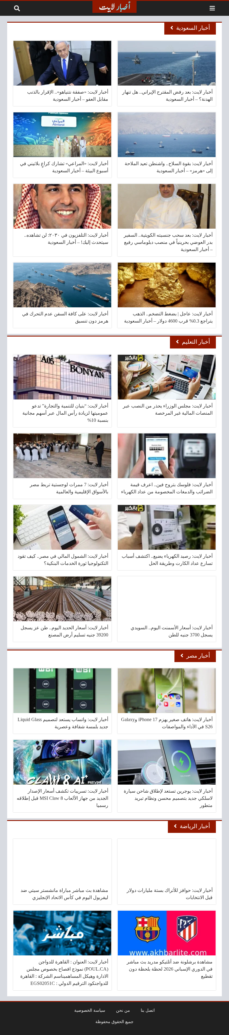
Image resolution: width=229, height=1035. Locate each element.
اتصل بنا (148, 1010)
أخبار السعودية (193, 28)
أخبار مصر (198, 656)
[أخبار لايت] (114, 7)
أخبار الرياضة (195, 826)
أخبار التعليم (196, 342)
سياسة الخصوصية (89, 1010)
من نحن (123, 1010)
